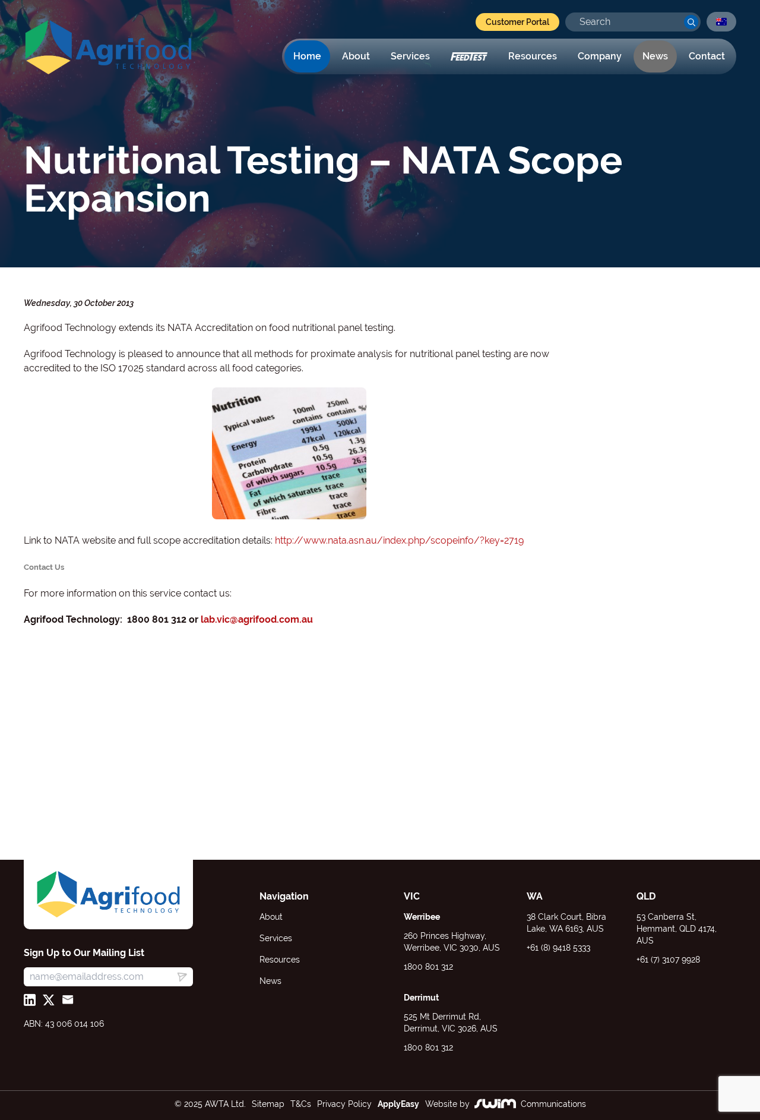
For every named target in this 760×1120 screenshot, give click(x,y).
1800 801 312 (428, 966)
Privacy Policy (344, 1104)
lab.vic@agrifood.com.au (257, 619)
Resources (532, 56)
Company (600, 56)
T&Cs (300, 1104)
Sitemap (268, 1104)
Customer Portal (517, 22)
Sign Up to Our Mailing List (84, 952)
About (356, 56)
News (655, 56)
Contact (707, 56)
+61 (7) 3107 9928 (668, 959)
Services (410, 56)
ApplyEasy (398, 1104)
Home (307, 56)
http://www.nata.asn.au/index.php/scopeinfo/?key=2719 (399, 540)
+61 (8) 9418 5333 (558, 947)
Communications (553, 1104)
